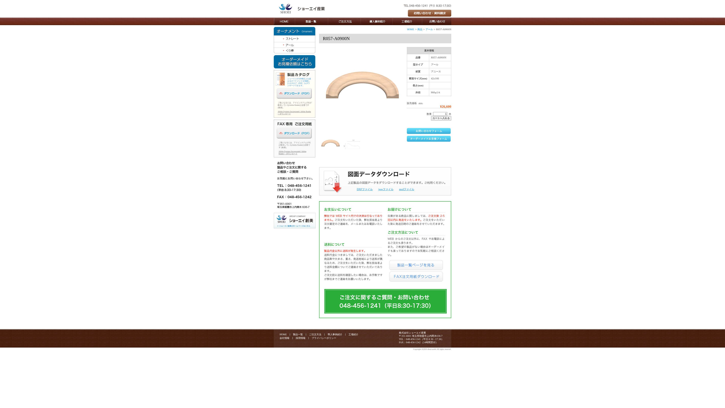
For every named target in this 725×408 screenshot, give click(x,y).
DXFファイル (365, 189)
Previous (314, 104)
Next (411, 101)
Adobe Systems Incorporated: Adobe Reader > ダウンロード (292, 152)
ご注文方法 (315, 334)
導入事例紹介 (335, 334)
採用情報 (300, 338)
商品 (419, 29)
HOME (410, 29)
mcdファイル (406, 189)
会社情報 (284, 338)
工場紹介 (353, 334)
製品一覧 (298, 334)
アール (429, 29)
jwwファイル (385, 189)
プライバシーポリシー (324, 338)
